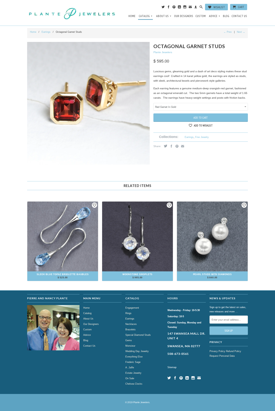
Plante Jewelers (162, 52)
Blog (226, 16)
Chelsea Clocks (133, 383)
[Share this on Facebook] (170, 146)
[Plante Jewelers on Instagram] (185, 7)
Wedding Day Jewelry (137, 351)
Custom (200, 16)
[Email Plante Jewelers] (190, 7)
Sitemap (171, 367)
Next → (241, 32)
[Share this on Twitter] (164, 146)
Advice (214, 16)
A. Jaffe (129, 367)
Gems (128, 340)
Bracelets (130, 329)
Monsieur (130, 345)
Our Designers (183, 16)
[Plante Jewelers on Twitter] (163, 7)
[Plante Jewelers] (72, 13)
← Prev (228, 32)
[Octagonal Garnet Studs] (88, 103)
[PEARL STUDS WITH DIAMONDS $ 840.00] (212, 279)
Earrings (189, 137)
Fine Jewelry (202, 137)
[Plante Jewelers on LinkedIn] (179, 7)
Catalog (145, 16)
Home (132, 16)
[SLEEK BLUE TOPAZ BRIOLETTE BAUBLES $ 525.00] (62, 279)
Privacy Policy (217, 351)
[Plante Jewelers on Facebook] (168, 7)
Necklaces (131, 324)
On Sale (129, 378)
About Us (163, 16)
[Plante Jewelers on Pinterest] (174, 7)
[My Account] (195, 7)
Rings (128, 313)
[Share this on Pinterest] (176, 146)
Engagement (132, 307)
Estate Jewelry (133, 373)
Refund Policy (233, 351)
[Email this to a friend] (181, 146)
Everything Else (134, 356)
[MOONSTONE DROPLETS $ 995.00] (137, 279)
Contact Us (239, 16)
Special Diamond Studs (138, 335)
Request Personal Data (222, 355)
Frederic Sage (132, 362)
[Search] (201, 7)
